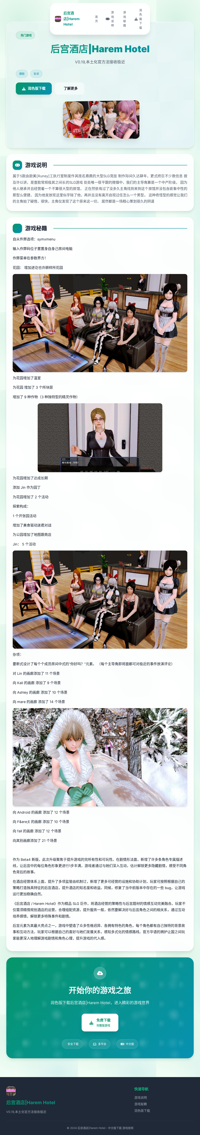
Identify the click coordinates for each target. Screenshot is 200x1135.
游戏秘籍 (140, 1104)
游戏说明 (140, 1098)
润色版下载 (142, 1111)
